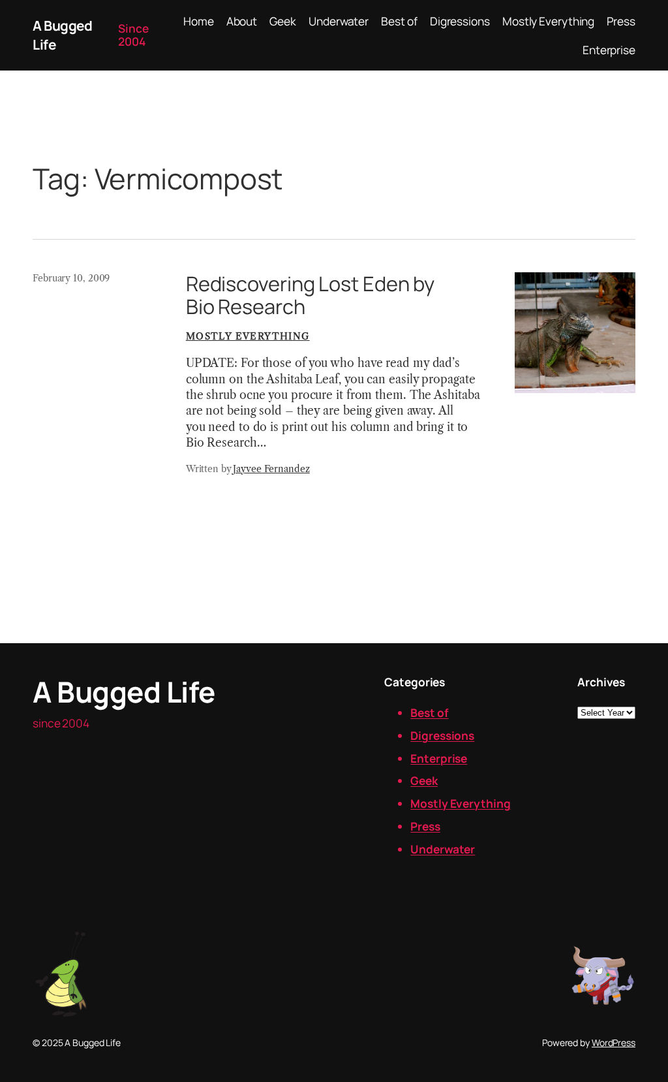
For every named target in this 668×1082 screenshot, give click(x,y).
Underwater (442, 849)
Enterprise (438, 758)
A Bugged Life (124, 691)
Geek (424, 780)
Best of (429, 712)
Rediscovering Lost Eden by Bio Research (310, 294)
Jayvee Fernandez (271, 469)
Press (425, 826)
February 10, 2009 (71, 278)
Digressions (442, 735)
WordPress (613, 1042)
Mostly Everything (248, 336)
